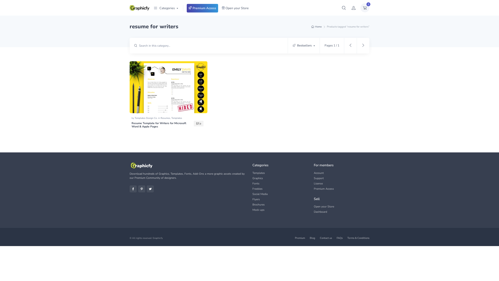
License (318, 183)
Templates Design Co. (146, 118)
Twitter (150, 188)
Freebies (257, 189)
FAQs (340, 238)
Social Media (260, 194)
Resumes (165, 118)
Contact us (326, 238)
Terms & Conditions (358, 238)
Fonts (255, 183)
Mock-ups (258, 210)
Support (319, 178)
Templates (176, 118)
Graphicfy (158, 238)
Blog (312, 238)
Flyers (256, 199)
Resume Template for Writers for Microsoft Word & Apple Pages (159, 124)
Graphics (257, 178)
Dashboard (320, 212)
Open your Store (237, 8)
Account (319, 173)
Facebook (133, 188)
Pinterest (141, 188)
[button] (343, 7)
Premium (300, 238)
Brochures (258, 204)
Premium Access (204, 8)
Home (318, 26)
